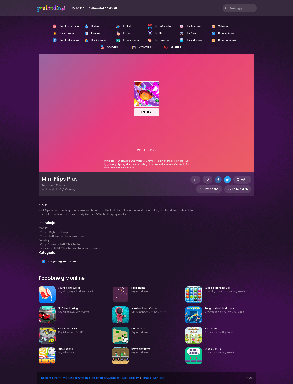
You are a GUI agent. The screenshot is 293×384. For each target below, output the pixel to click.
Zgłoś (244, 179)
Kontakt (158, 378)
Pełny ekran (240, 189)
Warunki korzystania (76, 378)
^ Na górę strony (50, 378)
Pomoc (146, 378)
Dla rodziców (130, 378)
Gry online (77, 8)
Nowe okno (211, 189)
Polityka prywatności (106, 378)
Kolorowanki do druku (102, 8)
